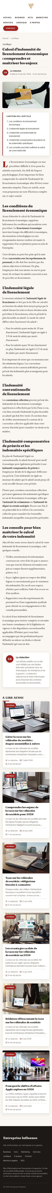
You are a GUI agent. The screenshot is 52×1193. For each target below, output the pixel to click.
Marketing (42, 17)
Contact (10, 28)
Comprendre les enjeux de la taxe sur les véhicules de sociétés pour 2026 (21, 811)
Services (8, 23)
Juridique (21, 23)
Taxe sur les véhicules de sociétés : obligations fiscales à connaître (20, 881)
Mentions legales (10, 1160)
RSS (22, 1160)
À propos (35, 23)
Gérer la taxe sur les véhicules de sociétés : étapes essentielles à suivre (22, 740)
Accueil (7, 17)
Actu (30, 17)
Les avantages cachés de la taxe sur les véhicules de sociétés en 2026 (21, 952)
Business (20, 17)
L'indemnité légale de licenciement (24, 128)
